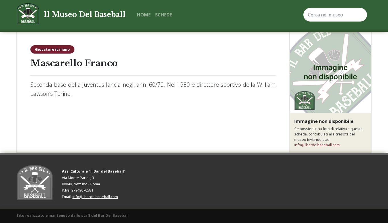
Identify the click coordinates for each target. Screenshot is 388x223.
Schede (163, 15)
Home (144, 15)
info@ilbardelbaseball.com (317, 144)
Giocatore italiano (52, 49)
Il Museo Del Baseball (85, 14)
